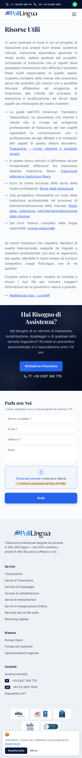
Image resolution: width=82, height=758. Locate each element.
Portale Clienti (14, 640)
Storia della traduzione (56, 188)
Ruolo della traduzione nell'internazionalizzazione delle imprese (43, 211)
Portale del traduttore (19, 646)
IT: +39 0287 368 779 (45, 376)
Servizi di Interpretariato (20, 599)
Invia (41, 498)
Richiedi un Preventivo (41, 366)
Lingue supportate (41, 228)
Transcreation (13, 573)
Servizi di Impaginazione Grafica (26, 606)
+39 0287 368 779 (24, 680)
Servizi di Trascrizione (19, 580)
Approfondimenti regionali (21, 653)
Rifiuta (34, 750)
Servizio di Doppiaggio (19, 586)
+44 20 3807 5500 (25, 687)
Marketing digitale (16, 619)
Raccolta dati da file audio (22, 612)
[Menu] (74, 14)
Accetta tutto (16, 750)
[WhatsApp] (74, 4)
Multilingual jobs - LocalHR (30, 295)
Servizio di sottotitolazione (22, 593)
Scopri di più (12, 743)
